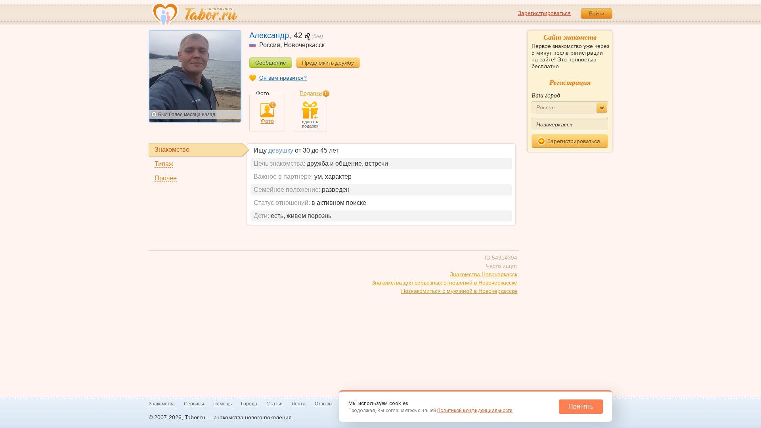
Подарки (311, 93)
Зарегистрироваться (544, 13)
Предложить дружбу (328, 62)
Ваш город (546, 95)
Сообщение (270, 62)
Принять (580, 406)
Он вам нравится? (283, 78)
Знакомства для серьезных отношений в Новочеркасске (444, 282)
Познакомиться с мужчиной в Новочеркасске (459, 291)
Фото (267, 113)
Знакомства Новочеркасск (483, 274)
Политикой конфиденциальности (474, 410)
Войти (596, 13)
